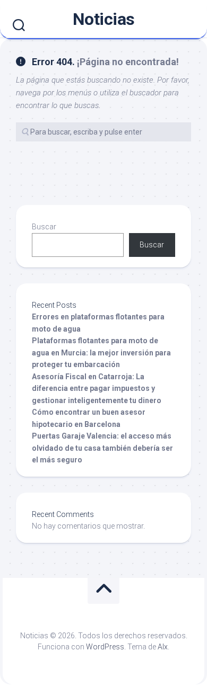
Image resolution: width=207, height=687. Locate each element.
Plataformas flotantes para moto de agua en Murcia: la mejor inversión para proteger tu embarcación (101, 352)
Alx (163, 647)
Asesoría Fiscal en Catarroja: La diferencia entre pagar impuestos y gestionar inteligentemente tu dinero (96, 388)
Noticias (104, 19)
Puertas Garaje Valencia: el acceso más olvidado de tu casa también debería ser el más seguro (102, 448)
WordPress (105, 647)
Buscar (44, 226)
